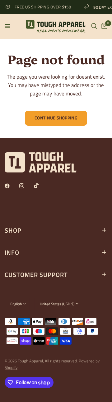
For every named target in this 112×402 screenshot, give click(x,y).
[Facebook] (11, 186)
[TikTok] (41, 185)
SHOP (13, 230)
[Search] (94, 26)
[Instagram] (26, 186)
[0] (103, 26)
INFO (12, 252)
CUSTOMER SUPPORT (36, 274)
